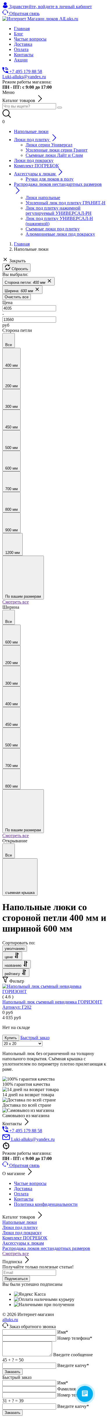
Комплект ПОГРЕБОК (24, 1237)
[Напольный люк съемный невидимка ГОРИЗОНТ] (54, 991)
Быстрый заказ (34, 1037)
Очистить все (16, 297)
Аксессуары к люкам (23, 1243)
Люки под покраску (22, 1232)
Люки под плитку (20, 1227)
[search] (59, 107)
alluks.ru (10, 1319)
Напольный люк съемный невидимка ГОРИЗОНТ (52, 1004)
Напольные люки (19, 1222)
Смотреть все (15, 601)
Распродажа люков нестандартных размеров (46, 1248)
